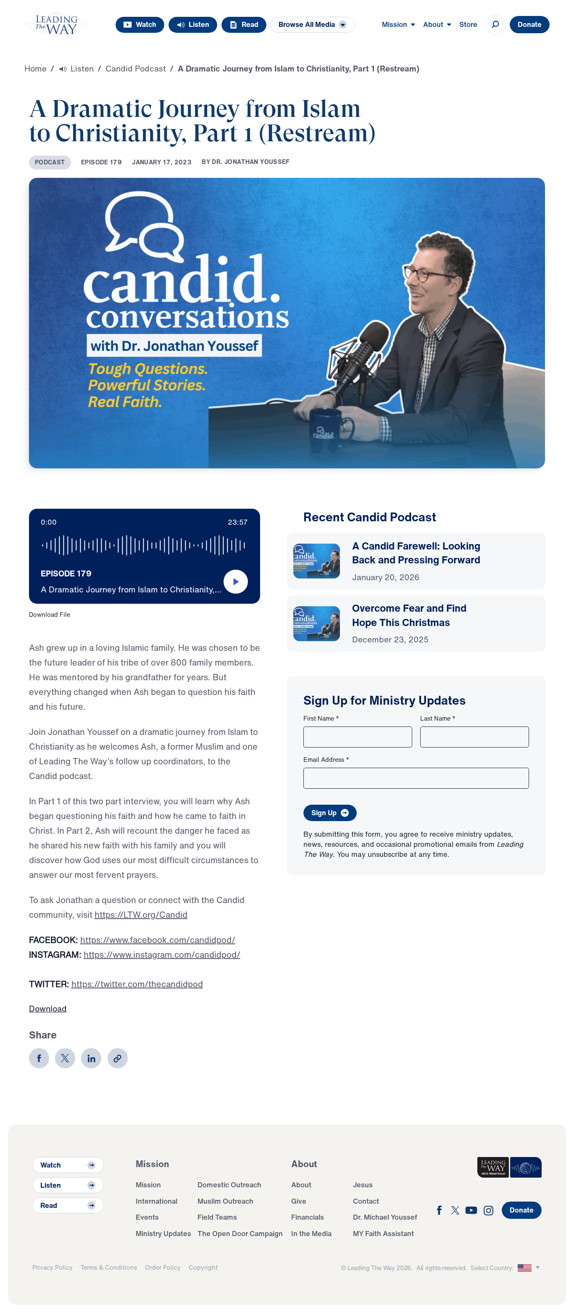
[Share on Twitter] (65, 1058)
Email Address (326, 759)
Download (48, 1008)
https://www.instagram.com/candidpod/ (162, 954)
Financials (307, 1217)
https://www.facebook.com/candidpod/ (157, 940)
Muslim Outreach (225, 1201)
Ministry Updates (163, 1233)
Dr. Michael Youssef (385, 1217)
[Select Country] (530, 1268)
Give (298, 1201)
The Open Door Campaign (240, 1233)
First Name (321, 718)
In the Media (311, 1233)
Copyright (203, 1267)
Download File (49, 614)
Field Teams (217, 1217)
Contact (366, 1201)
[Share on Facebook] (39, 1058)
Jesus (363, 1184)
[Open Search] (495, 25)
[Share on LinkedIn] (91, 1058)
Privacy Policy (52, 1267)
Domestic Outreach (229, 1184)
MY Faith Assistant (383, 1233)
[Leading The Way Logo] (56, 24)
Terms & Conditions (109, 1267)
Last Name (438, 718)
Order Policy (163, 1267)
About (301, 1184)
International (156, 1201)
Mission (148, 1184)
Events (147, 1217)
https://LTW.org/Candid (141, 915)
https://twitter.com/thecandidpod (137, 984)
